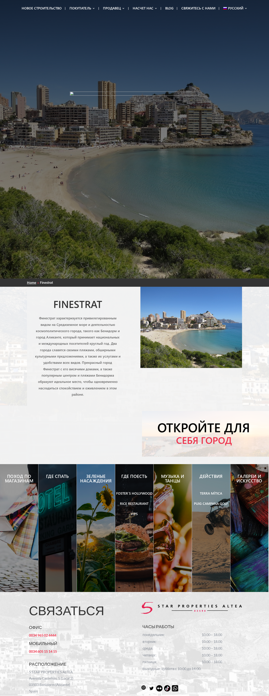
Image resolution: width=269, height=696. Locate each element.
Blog (169, 8)
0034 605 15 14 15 (43, 651)
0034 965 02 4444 (42, 635)
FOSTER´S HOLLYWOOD (134, 493)
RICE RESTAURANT (134, 503)
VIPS (134, 514)
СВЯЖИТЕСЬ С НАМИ (198, 8)
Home (31, 282)
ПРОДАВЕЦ (112, 8)
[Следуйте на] (143, 688)
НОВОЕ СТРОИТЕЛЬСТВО (42, 8)
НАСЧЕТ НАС (143, 8)
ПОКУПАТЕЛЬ (80, 8)
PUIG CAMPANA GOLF (211, 503)
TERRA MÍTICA (211, 493)
